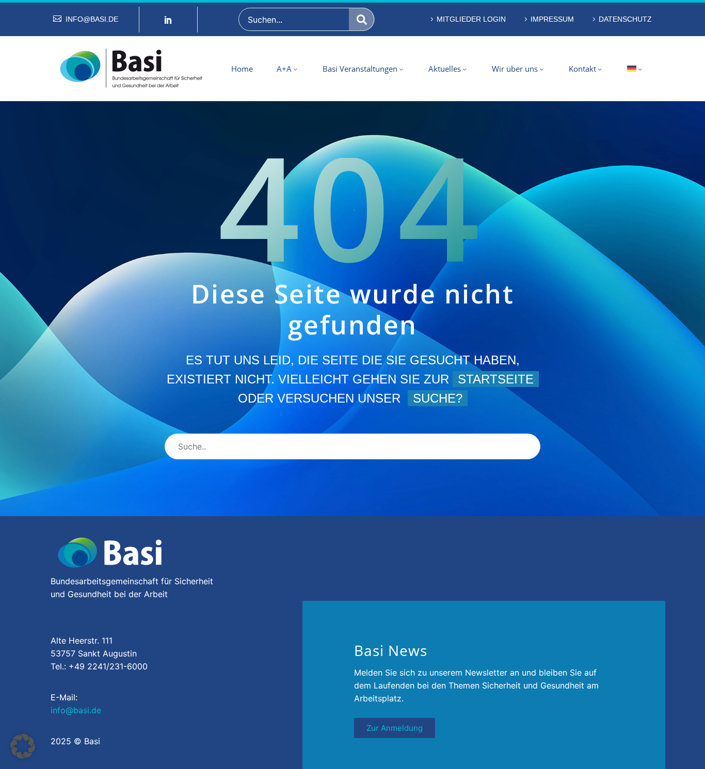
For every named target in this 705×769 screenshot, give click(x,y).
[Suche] (362, 19)
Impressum (552, 19)
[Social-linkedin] (168, 19)
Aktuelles (444, 68)
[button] (22, 746)
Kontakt (582, 68)
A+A (284, 68)
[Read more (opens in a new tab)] (86, 19)
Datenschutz (625, 19)
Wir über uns (515, 68)
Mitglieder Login (471, 19)
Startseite (496, 379)
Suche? (437, 398)
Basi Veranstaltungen (360, 68)
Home (242, 68)
